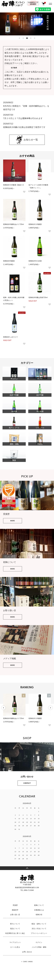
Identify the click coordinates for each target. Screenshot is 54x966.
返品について (15, 928)
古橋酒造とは (39, 910)
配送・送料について (39, 924)
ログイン (39, 942)
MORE (12, 521)
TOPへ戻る (27, 868)
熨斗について (15, 924)
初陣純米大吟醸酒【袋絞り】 (13, 185)
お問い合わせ (27, 952)
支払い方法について (39, 928)
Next (50, 708)
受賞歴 (15, 905)
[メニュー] (50, 3)
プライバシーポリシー (39, 933)
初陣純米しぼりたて (10, 337)
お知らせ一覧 (31, 139)
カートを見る (15, 947)
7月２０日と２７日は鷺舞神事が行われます (22, 118)
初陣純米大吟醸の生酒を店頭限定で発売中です (24, 127)
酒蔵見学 (15, 910)
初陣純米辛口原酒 (35, 261)
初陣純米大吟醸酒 (35, 224)
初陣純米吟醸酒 (9, 261)
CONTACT (27, 783)
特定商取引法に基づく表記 (15, 933)
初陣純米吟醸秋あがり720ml (13, 224)
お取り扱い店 (15, 915)
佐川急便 (14, 68)
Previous (3, 708)
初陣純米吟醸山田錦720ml (38, 297)
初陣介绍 (39, 915)
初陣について (39, 905)
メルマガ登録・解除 (39, 947)
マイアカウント (15, 942)
